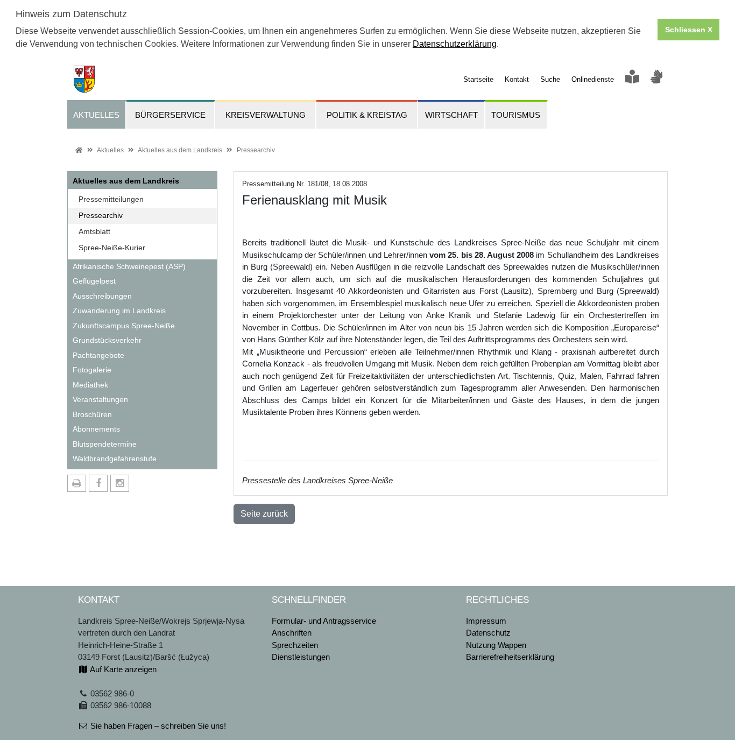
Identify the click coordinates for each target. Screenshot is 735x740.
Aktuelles (110, 150)
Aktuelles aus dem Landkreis (180, 150)
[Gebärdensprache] (656, 79)
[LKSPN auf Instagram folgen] (119, 483)
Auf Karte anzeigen (122, 669)
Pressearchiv (256, 150)
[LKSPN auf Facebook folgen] (98, 483)
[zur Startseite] (81, 78)
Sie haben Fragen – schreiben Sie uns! (157, 725)
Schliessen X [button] (688, 29)
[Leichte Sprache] (632, 79)
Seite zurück (264, 513)
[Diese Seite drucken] (76, 483)
